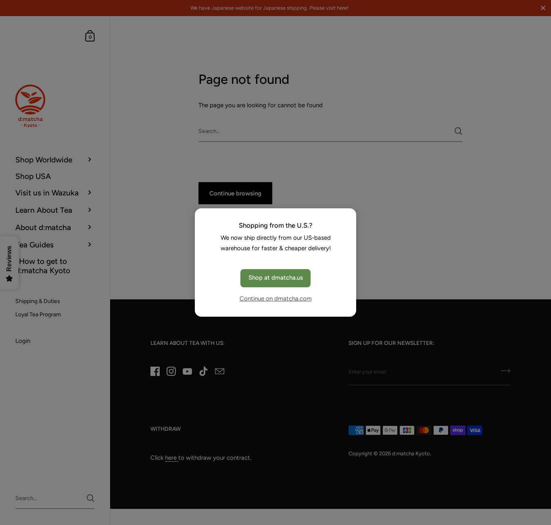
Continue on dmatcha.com (276, 298)
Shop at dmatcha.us (275, 277)
